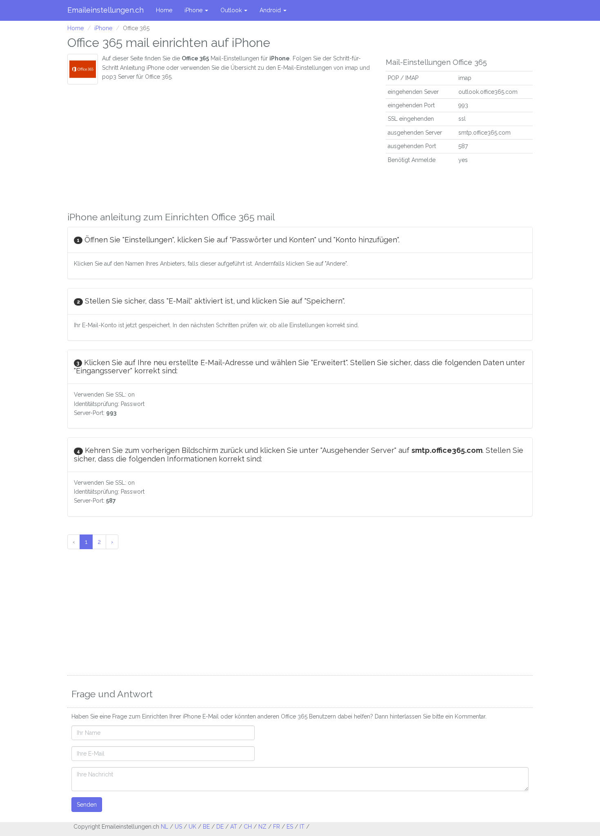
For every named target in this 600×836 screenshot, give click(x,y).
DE (220, 826)
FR (276, 826)
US (178, 826)
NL (164, 826)
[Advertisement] (220, 146)
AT (233, 826)
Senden (87, 804)
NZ (262, 826)
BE (206, 826)
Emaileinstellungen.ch (105, 10)
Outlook (231, 10)
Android (271, 10)
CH (248, 826)
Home (164, 10)
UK (192, 826)
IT (302, 826)
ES (290, 826)
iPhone (194, 10)
